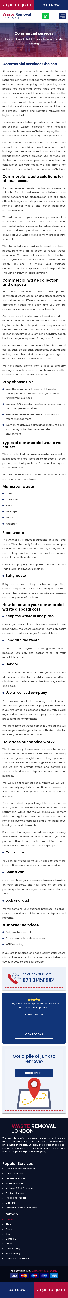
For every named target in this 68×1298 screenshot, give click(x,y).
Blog (8, 1234)
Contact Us (11, 1238)
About (9, 1224)
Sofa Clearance (14, 1183)
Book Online (34, 1073)
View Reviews (34, 1034)
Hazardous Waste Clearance (21, 1207)
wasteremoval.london (44, 1271)
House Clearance (15, 1178)
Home (9, 1219)
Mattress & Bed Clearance (20, 1188)
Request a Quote (17, 5)
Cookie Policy (13, 1248)
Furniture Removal (15, 1193)
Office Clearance (15, 1173)
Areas (9, 1243)
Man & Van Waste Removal (20, 1168)
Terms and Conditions (17, 1258)
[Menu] (62, 16)
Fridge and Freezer (16, 1197)
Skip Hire (10, 1202)
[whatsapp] (45, 16)
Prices (9, 1229)
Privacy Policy (13, 1253)
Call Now (51, 5)
